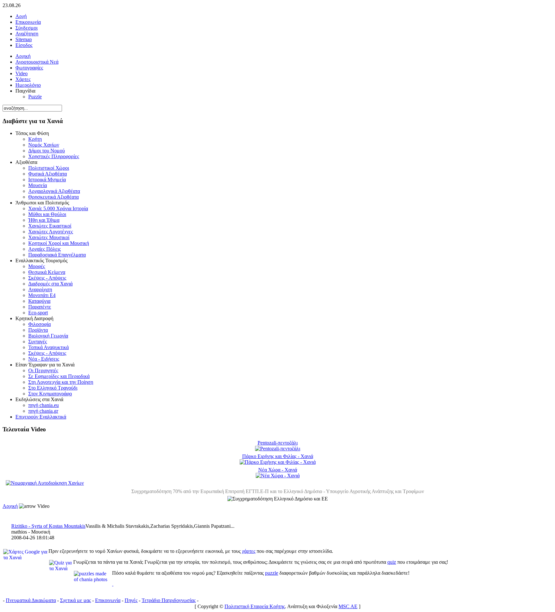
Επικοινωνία (28, 22)
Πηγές (131, 600)
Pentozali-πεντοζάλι (278, 443)
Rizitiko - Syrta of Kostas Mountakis (48, 526)
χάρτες (248, 551)
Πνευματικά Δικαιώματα (31, 600)
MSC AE (348, 606)
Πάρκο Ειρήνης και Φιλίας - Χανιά (277, 456)
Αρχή (21, 16)
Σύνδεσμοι (26, 28)
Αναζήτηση (26, 33)
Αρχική (10, 506)
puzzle (271, 573)
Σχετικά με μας (75, 600)
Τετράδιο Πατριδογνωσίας (169, 600)
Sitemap (23, 39)
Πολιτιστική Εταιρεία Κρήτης (255, 606)
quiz (391, 562)
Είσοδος (23, 45)
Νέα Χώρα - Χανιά (277, 470)
